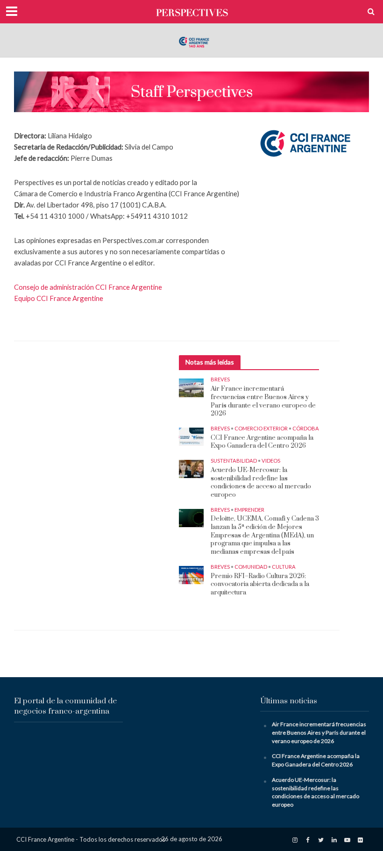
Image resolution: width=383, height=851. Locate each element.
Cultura (284, 567)
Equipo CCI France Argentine (58, 298)
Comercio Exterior (261, 428)
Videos (271, 461)
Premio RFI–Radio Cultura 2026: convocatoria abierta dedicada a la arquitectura (260, 584)
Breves (220, 379)
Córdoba (305, 428)
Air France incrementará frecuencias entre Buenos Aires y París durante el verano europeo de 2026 (263, 401)
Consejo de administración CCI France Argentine (88, 287)
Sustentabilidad (234, 461)
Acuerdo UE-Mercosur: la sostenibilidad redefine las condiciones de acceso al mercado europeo (261, 482)
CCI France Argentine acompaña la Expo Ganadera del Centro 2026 (262, 442)
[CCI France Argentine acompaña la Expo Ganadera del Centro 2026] (191, 436)
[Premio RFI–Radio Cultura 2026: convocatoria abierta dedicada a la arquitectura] (191, 574)
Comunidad (250, 567)
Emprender (249, 510)
